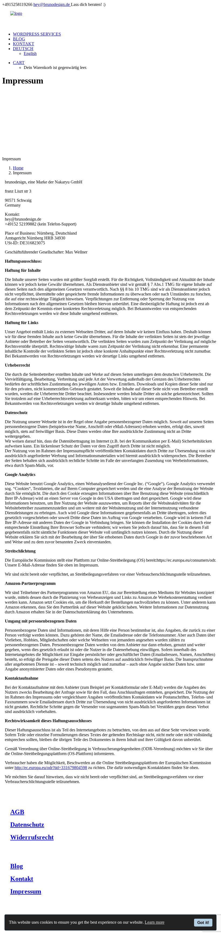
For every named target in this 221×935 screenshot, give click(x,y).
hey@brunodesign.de (51, 4)
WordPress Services (37, 34)
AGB (17, 811)
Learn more (154, 922)
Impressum (25, 891)
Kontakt (23, 43)
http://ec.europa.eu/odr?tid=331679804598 (51, 767)
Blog (19, 39)
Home (18, 168)
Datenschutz (27, 824)
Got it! (203, 922)
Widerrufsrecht (32, 837)
